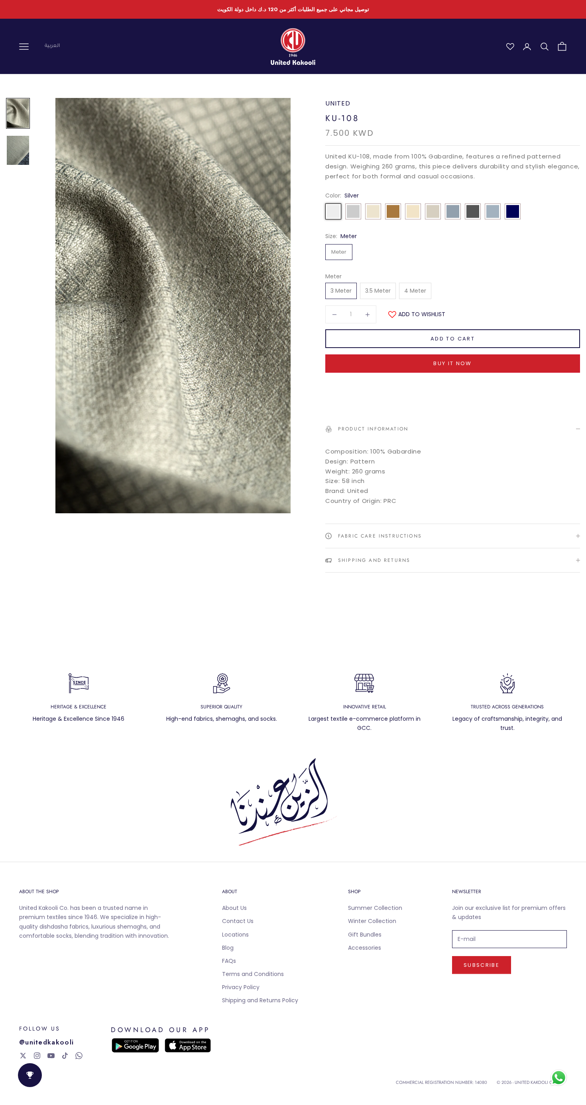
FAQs (229, 961)
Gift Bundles (364, 935)
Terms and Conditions (253, 974)
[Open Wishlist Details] (510, 47)
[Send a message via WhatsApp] (558, 1077)
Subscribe (481, 965)
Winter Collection (372, 921)
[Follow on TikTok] (65, 1056)
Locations (235, 935)
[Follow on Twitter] (23, 1056)
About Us (234, 908)
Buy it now (452, 363)
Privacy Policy (241, 987)
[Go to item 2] (18, 150)
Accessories (364, 948)
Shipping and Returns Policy (260, 1000)
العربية (52, 46)
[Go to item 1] (18, 113)
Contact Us (238, 921)
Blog (228, 948)
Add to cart (453, 338)
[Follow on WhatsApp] (79, 1056)
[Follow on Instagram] (37, 1056)
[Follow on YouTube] (51, 1056)
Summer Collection (375, 908)
